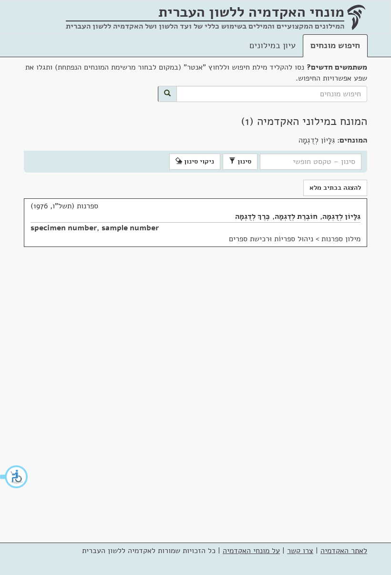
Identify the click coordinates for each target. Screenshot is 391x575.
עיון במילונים (272, 45)
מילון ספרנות (340, 239)
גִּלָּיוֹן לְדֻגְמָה (341, 216)
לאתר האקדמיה (343, 550)
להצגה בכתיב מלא (335, 187)
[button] (14, 477)
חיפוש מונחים (335, 45)
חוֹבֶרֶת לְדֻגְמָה (296, 216)
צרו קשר (300, 550)
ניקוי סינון (198, 161)
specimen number (64, 228)
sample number (130, 228)
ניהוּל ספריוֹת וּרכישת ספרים (271, 239)
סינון (243, 161)
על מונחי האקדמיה (251, 550)
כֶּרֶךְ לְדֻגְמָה (252, 216)
